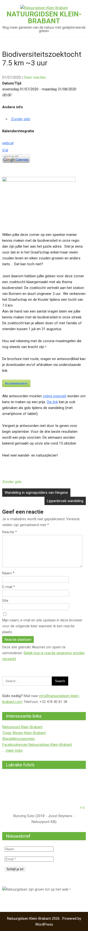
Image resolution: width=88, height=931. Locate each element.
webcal (7, 143)
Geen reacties (35, 77)
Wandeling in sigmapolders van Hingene (36, 492)
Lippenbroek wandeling (65, 501)
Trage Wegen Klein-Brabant (24, 733)
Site (5, 600)
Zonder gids (20, 119)
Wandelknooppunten (18, 739)
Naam (8, 573)
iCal (5, 150)
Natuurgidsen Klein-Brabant (44, 17)
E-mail (8, 587)
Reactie (9, 532)
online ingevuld (54, 396)
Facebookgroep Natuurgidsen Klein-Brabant (37, 744)
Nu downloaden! (16, 383)
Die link (52, 402)
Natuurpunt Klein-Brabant (22, 727)
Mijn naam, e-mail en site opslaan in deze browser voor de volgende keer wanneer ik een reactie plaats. (42, 626)
